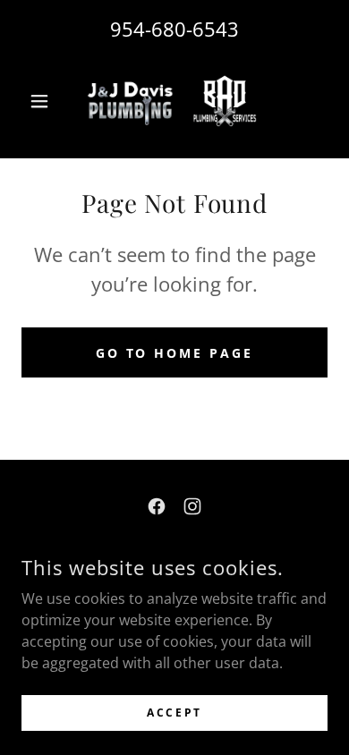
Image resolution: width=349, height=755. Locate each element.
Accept (174, 712)
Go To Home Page (175, 352)
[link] (174, 101)
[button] (44, 101)
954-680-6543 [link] (174, 28)
